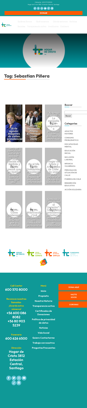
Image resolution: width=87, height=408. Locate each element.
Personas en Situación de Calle (71, 172)
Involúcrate (53, 26)
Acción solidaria (73, 189)
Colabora (64, 26)
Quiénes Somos (25, 21)
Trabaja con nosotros (44, 342)
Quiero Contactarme (43, 337)
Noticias (73, 21)
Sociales (21, 26)
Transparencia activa (36, 26)
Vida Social (43, 332)
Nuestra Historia (43, 300)
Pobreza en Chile (73, 179)
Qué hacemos (42, 21)
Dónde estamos (60, 21)
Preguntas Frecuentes (43, 347)
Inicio (43, 290)
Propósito (43, 295)
